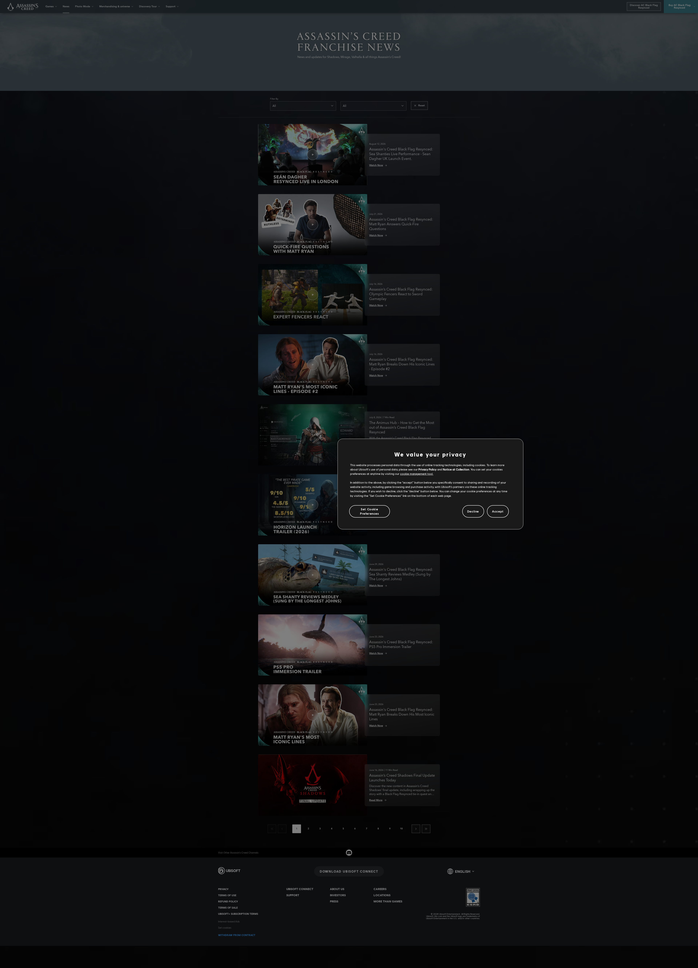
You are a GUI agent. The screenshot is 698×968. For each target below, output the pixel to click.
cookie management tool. (416, 473)
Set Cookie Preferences (369, 511)
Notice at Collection (456, 469)
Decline (473, 511)
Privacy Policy (427, 469)
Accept (498, 511)
